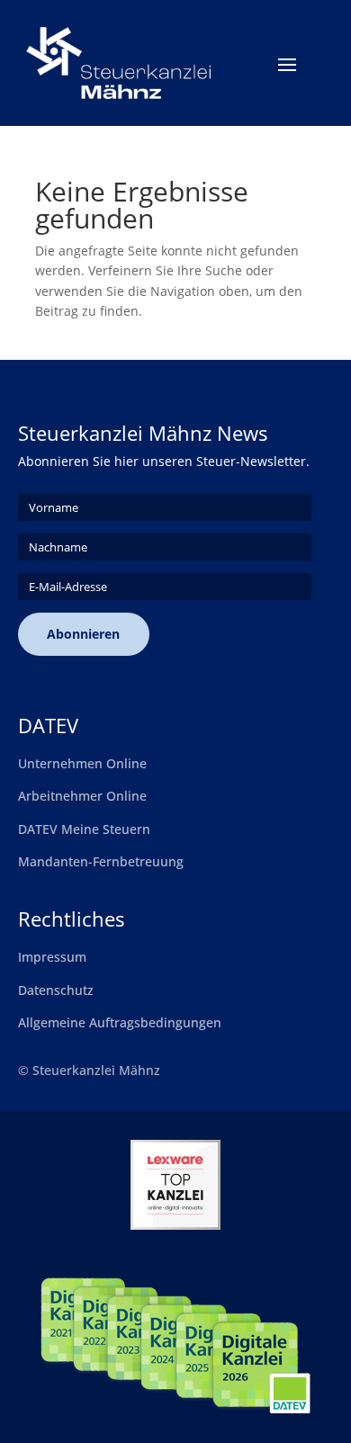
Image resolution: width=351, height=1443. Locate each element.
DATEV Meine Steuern (84, 829)
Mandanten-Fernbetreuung (101, 861)
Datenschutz (56, 990)
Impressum (52, 956)
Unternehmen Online (82, 763)
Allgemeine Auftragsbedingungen (119, 1022)
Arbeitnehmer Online (82, 795)
